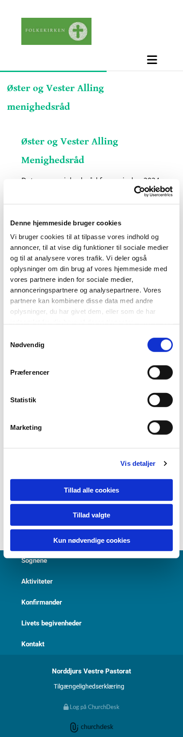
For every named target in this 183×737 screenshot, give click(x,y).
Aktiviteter (37, 581)
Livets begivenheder (51, 623)
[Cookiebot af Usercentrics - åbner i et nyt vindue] (134, 191)
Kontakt (32, 644)
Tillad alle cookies (91, 489)
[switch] (160, 372)
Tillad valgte (91, 515)
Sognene (34, 561)
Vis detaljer (137, 463)
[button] (91, 59)
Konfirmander (41, 602)
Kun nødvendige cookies (91, 540)
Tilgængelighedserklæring (89, 686)
